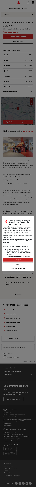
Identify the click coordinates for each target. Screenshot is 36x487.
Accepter (18, 259)
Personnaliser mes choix (18, 268)
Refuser (18, 264)
